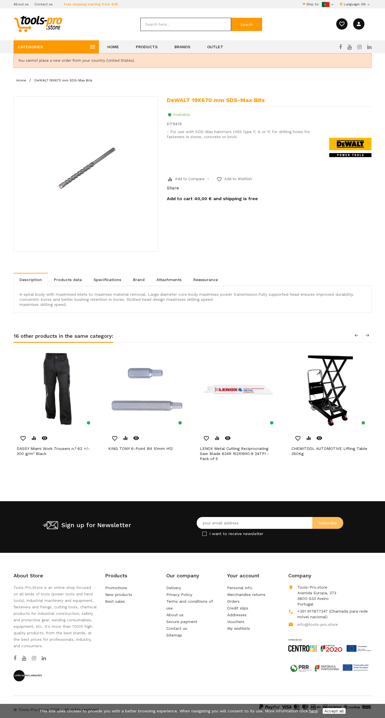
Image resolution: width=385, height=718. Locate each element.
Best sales (115, 601)
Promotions (116, 588)
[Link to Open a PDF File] (329, 640)
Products (147, 47)
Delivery (173, 588)
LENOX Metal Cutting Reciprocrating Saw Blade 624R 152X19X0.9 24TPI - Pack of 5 (234, 453)
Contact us (43, 4)
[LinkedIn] (369, 47)
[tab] (31, 279)
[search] (186, 24)
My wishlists (238, 628)
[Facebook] (340, 47)
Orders (233, 601)
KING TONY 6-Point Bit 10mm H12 (140, 448)
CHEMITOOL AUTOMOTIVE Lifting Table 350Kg (329, 451)
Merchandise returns (246, 594)
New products (118, 594)
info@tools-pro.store (317, 624)
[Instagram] (359, 47)
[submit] (246, 24)
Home (113, 47)
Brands (182, 47)
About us (21, 4)
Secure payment (181, 621)
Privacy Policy (179, 594)
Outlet (215, 47)
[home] (38, 23)
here (313, 711)
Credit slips (237, 608)
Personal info (239, 588)
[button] (371, 699)
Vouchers (235, 621)
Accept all (334, 711)
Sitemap (174, 635)
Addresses (237, 615)
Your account (243, 575)
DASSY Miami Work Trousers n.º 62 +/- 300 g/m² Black (53, 451)
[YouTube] (350, 47)
